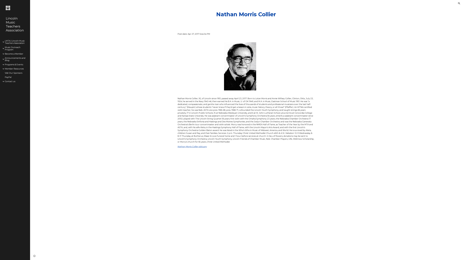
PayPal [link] (8, 77)
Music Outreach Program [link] (12, 48)
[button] (459, 3)
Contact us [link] (10, 81)
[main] (246, 14)
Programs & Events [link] (14, 64)
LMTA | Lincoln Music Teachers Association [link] (15, 42)
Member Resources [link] (14, 69)
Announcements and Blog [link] (15, 59)
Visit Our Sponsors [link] (13, 73)
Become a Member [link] (14, 54)
